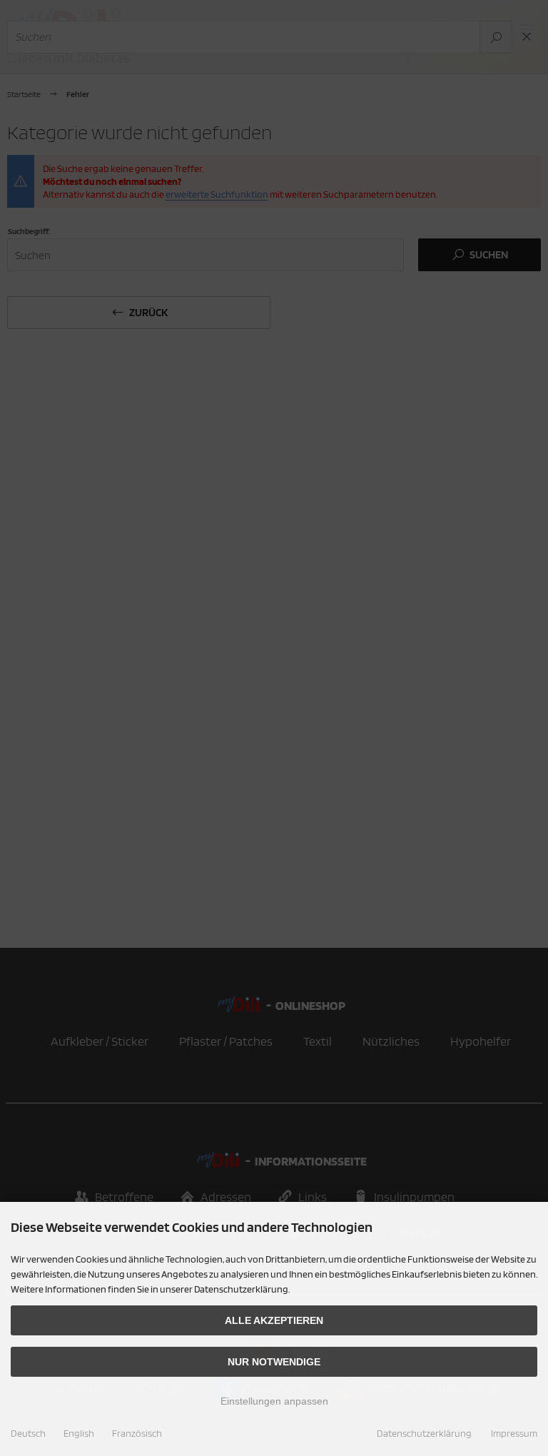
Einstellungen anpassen (274, 1401)
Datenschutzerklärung (424, 1433)
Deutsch (28, 1433)
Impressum (514, 1433)
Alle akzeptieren (274, 1320)
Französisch (137, 1433)
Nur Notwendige (274, 1361)
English (79, 1433)
